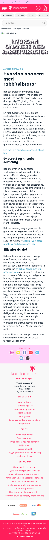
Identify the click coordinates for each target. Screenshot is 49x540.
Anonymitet (37, 2)
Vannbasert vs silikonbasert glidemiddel (25, 477)
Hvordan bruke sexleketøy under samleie (24, 495)
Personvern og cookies (24, 409)
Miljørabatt (24, 445)
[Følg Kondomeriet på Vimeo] (37, 354)
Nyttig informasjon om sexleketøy (25, 470)
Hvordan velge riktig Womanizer (24, 492)
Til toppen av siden (24, 536)
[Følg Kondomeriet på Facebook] (24, 354)
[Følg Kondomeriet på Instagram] (11, 354)
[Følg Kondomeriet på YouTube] (30, 354)
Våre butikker (24, 402)
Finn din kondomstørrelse (24, 481)
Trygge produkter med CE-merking (24, 452)
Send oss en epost (24, 378)
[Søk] (44, 23)
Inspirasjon (17, 69)
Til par (31, 15)
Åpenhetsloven (25, 412)
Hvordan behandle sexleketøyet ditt (24, 474)
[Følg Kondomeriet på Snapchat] (18, 354)
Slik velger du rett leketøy (25, 467)
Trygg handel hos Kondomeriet (24, 441)
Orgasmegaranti (24, 438)
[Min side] (38, 8)
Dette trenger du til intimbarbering (24, 485)
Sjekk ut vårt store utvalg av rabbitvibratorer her (22, 242)
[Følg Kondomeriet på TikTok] (27, 359)
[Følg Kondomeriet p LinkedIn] (21, 359)
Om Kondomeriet (24, 434)
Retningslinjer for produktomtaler (24, 420)
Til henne (7, 15)
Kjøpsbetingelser (24, 405)
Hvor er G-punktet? (24, 488)
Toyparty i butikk (24, 449)
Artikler (7, 69)
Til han (20, 15)
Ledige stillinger (24, 456)
